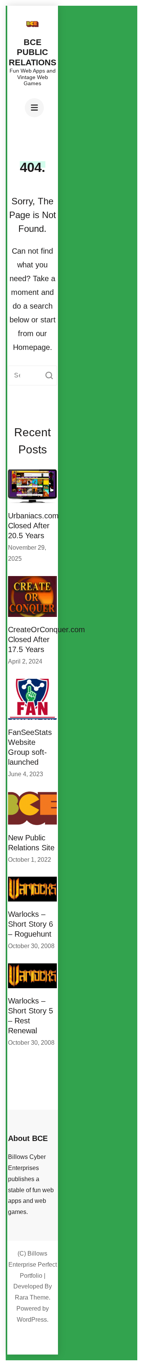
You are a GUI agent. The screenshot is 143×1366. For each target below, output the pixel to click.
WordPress (32, 1319)
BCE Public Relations (32, 52)
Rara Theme (32, 1297)
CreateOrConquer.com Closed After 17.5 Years (46, 639)
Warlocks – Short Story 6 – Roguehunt (30, 924)
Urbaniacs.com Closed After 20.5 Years (33, 525)
